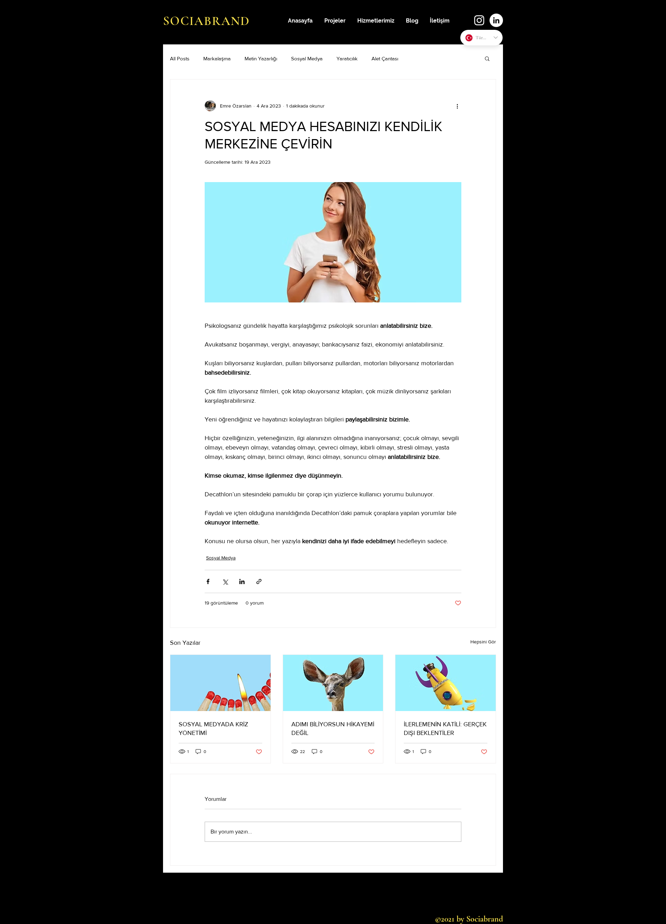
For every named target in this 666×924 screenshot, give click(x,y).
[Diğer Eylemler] (457, 106)
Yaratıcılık (347, 58)
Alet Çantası (385, 58)
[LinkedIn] (496, 20)
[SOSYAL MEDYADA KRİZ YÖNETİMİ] (220, 683)
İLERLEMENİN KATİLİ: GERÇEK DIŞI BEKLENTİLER (445, 728)
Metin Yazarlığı (261, 58)
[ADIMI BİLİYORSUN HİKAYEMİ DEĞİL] (333, 683)
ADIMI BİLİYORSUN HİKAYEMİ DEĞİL (332, 728)
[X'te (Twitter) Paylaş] (225, 581)
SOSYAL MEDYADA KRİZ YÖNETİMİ (213, 728)
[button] (487, 58)
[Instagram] (479, 20)
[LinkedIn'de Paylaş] (242, 581)
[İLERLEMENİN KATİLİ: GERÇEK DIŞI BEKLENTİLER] (445, 683)
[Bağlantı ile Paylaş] (259, 581)
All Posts (179, 58)
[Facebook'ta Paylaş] (208, 581)
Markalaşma (217, 58)
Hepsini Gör (483, 641)
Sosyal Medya (307, 58)
